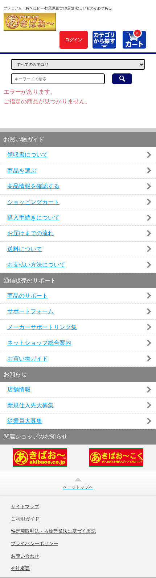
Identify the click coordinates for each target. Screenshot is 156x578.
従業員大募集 (24, 421)
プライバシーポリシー (34, 543)
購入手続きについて (33, 217)
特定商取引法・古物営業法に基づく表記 (53, 531)
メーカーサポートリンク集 (42, 327)
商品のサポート (27, 296)
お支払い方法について (36, 265)
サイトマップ (25, 506)
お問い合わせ (25, 556)
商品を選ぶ (21, 170)
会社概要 (20, 568)
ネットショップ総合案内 (39, 343)
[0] (134, 45)
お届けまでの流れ (30, 233)
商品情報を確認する (33, 186)
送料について (24, 249)
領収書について (27, 155)
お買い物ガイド (27, 359)
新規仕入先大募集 (30, 405)
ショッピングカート (33, 202)
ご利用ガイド (25, 519)
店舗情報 (18, 389)
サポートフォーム (30, 311)
